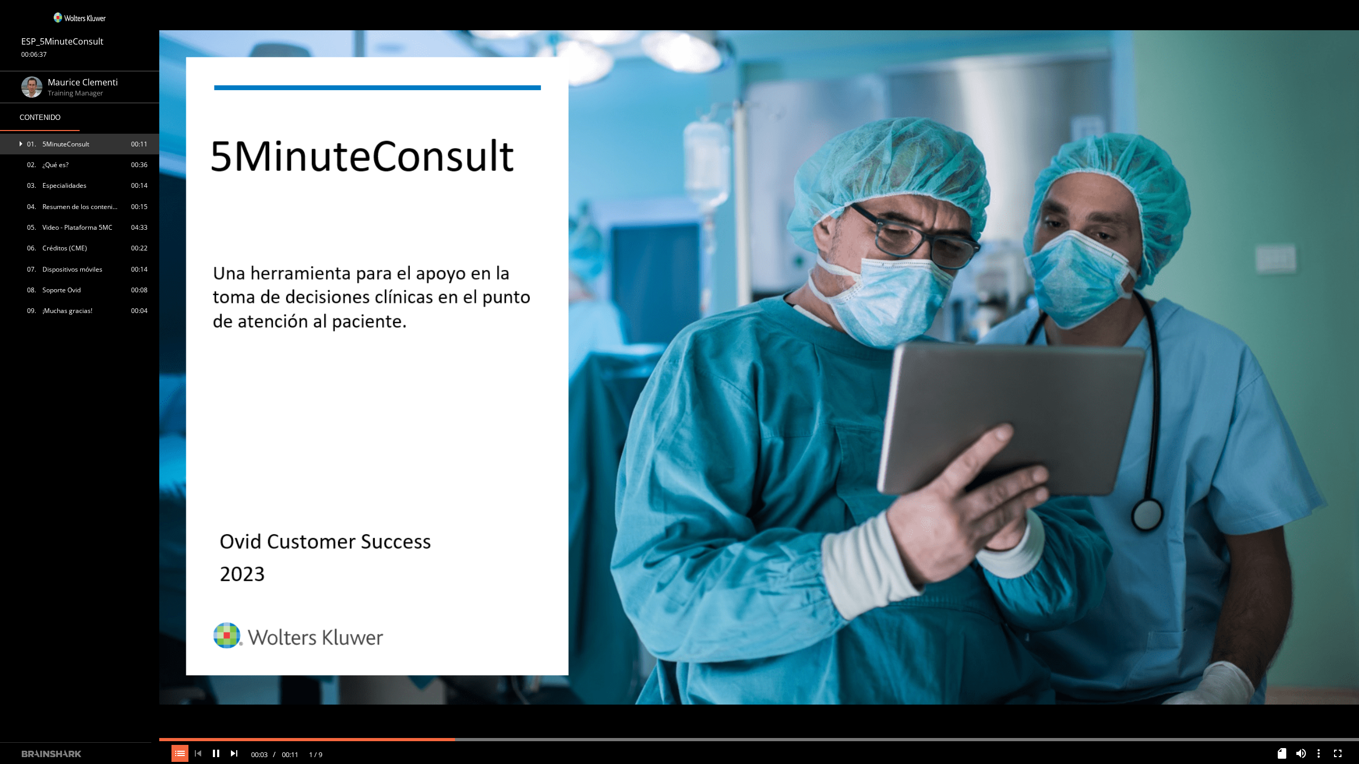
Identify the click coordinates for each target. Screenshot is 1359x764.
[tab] (40, 118)
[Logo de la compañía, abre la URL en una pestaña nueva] (79, 17)
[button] (79, 144)
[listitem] (79, 144)
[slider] (759, 738)
